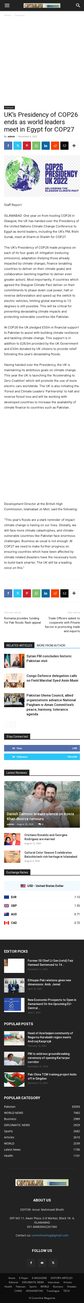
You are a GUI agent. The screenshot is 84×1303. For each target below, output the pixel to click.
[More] (74, 146)
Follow (72, 756)
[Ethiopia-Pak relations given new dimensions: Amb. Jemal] (14, 985)
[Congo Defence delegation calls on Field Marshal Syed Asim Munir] (14, 680)
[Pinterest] (27, 146)
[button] (6, 5)
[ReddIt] (55, 146)
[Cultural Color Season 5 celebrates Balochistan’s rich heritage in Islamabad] (12, 857)
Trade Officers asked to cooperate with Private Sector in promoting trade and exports (62, 624)
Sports (33, 1286)
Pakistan (19, 15)
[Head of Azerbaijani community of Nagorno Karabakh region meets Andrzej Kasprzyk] (14, 1038)
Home (7, 15)
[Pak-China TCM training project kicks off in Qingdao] (14, 1079)
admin (11, 136)
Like (74, 748)
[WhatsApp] (36, 146)
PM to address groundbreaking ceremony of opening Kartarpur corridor (49, 1058)
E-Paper (23, 1278)
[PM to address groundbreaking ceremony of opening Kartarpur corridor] (14, 1058)
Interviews (54, 1282)
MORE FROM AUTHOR (51, 645)
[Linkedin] (46, 146)
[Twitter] (17, 146)
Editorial (13, 1282)
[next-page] (13, 724)
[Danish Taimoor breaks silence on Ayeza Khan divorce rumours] (42, 804)
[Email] (64, 146)
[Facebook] (8, 146)
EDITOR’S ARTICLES (62, 1278)
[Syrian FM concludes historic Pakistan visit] (14, 661)
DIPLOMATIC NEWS (33, 1282)
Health (8, 1286)
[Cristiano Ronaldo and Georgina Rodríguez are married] (12, 839)
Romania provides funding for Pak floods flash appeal (22, 620)
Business (58, 1286)
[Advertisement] (42, 62)
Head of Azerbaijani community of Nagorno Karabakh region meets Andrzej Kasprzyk (50, 1037)
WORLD (45, 1286)
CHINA (18, 1291)
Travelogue (53, 1291)
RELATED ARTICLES (19, 645)
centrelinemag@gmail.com (50, 1235)
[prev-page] (6, 724)
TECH (66, 1291)
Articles (67, 1282)
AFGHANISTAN (34, 1291)
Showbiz (71, 1286)
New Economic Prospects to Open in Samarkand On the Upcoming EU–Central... (52, 1004)
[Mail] (42, 1263)
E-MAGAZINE (39, 1278)
